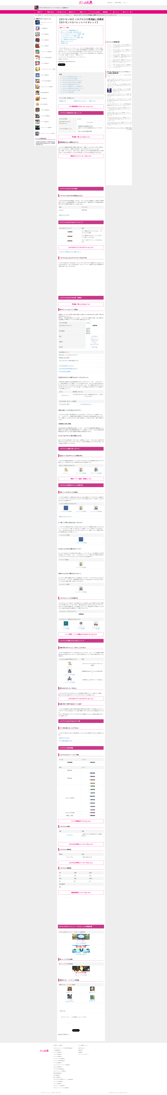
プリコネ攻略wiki (57, 1062)
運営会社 (80, 1050)
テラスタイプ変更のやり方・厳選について (70, 251)
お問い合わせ (81, 1048)
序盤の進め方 (50, 12)
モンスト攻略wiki (57, 1056)
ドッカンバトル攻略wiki (59, 1058)
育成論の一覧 (64, 43)
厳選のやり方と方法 (64, 215)
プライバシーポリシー (83, 1054)
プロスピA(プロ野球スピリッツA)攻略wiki (63, 1079)
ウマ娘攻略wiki (57, 1050)
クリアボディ (94, 336)
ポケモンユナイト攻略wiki (59, 1071)
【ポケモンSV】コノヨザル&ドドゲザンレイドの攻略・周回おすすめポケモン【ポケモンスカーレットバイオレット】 (119, 100)
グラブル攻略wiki (57, 1052)
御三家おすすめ (61, 12)
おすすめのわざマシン (86, 404)
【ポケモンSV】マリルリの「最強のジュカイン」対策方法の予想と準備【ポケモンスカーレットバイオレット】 (119, 124)
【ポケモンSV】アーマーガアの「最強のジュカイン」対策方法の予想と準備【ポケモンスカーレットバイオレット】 (119, 109)
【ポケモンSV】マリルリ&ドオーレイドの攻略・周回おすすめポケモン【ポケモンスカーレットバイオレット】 (119, 96)
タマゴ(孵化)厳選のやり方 (65, 740)
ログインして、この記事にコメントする (73, 1017)
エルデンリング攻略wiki (59, 1085)
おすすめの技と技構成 (64, 371)
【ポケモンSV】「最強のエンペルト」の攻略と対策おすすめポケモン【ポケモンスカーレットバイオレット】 (122, 61)
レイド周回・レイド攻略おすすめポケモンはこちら (81, 634)
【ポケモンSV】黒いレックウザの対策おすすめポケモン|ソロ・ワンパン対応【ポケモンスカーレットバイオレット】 (119, 86)
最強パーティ (83, 12)
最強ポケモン (72, 12)
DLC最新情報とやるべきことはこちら (81, 106)
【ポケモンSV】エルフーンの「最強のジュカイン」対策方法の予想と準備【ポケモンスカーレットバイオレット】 (119, 114)
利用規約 (80, 1052)
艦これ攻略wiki (57, 1077)
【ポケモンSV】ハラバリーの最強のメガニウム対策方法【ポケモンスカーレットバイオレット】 (122, 51)
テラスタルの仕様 (94, 12)
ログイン (125, 2)
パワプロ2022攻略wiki (58, 1069)
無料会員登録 (118, 2)
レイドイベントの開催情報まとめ (69, 30)
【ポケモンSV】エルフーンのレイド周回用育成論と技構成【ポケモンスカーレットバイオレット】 (119, 104)
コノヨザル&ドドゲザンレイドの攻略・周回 (72, 37)
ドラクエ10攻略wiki (58, 1081)
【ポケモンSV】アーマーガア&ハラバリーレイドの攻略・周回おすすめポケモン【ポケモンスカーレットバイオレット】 (119, 81)
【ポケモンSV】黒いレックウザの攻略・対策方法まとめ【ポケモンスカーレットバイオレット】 (122, 91)
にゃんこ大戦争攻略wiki (59, 1060)
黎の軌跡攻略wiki (57, 1073)
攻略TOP (39, 12)
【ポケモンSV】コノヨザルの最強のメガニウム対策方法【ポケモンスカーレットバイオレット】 (122, 46)
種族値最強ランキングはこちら (81, 892)
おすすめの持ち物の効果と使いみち (68, 368)
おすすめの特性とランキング (66, 365)
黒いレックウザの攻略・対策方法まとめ (71, 32)
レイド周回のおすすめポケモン (69, 39)
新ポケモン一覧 (127, 12)
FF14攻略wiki (56, 1075)
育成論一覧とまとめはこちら (81, 137)
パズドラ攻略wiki (57, 1054)
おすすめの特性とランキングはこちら (81, 844)
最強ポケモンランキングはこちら (81, 156)
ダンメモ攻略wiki (57, 1083)
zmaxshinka (65, 59)
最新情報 (105, 12)
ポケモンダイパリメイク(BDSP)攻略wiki (62, 1048)
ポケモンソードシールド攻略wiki (61, 1087)
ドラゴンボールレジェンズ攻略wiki (61, 1064)
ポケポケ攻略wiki (57, 1067)
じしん (94, 342)
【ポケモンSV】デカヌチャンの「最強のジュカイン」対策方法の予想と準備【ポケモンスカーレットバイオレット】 (119, 119)
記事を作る (110, 2)
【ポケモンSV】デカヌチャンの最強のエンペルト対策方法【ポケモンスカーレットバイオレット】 (122, 66)
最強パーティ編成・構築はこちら (81, 478)
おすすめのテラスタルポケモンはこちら (81, 247)
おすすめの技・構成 (64, 404)
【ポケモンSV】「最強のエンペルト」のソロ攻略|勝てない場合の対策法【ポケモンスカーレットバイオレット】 (122, 56)
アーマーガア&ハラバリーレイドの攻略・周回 (72, 34)
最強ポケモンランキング (67, 41)
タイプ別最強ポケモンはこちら (81, 821)
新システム (116, 12)
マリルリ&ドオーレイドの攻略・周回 (70, 35)
